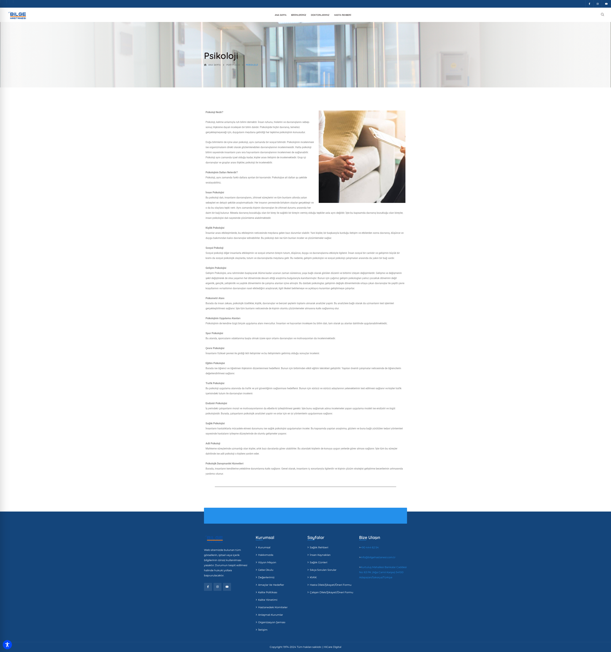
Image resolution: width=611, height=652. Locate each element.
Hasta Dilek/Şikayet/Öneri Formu (330, 584)
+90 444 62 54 (370, 547)
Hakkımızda (265, 554)
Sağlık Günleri (318, 562)
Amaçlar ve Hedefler (271, 584)
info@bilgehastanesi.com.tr (378, 557)
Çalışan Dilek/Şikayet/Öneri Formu (331, 592)
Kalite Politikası (267, 592)
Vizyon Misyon (267, 562)
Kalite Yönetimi (267, 599)
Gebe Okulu (265, 569)
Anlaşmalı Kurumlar (270, 614)
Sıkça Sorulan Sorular (323, 569)
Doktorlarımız (320, 15)
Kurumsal (264, 547)
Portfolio (233, 64)
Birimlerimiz (298, 15)
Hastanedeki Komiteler (273, 607)
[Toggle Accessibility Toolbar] (7, 645)
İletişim (262, 629)
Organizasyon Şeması (271, 622)
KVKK (313, 577)
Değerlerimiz (266, 577)
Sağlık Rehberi (319, 547)
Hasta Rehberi (342, 15)
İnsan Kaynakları (320, 554)
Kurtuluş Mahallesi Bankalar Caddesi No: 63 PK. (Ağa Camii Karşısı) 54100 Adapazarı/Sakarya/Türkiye (383, 572)
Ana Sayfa (280, 15)
